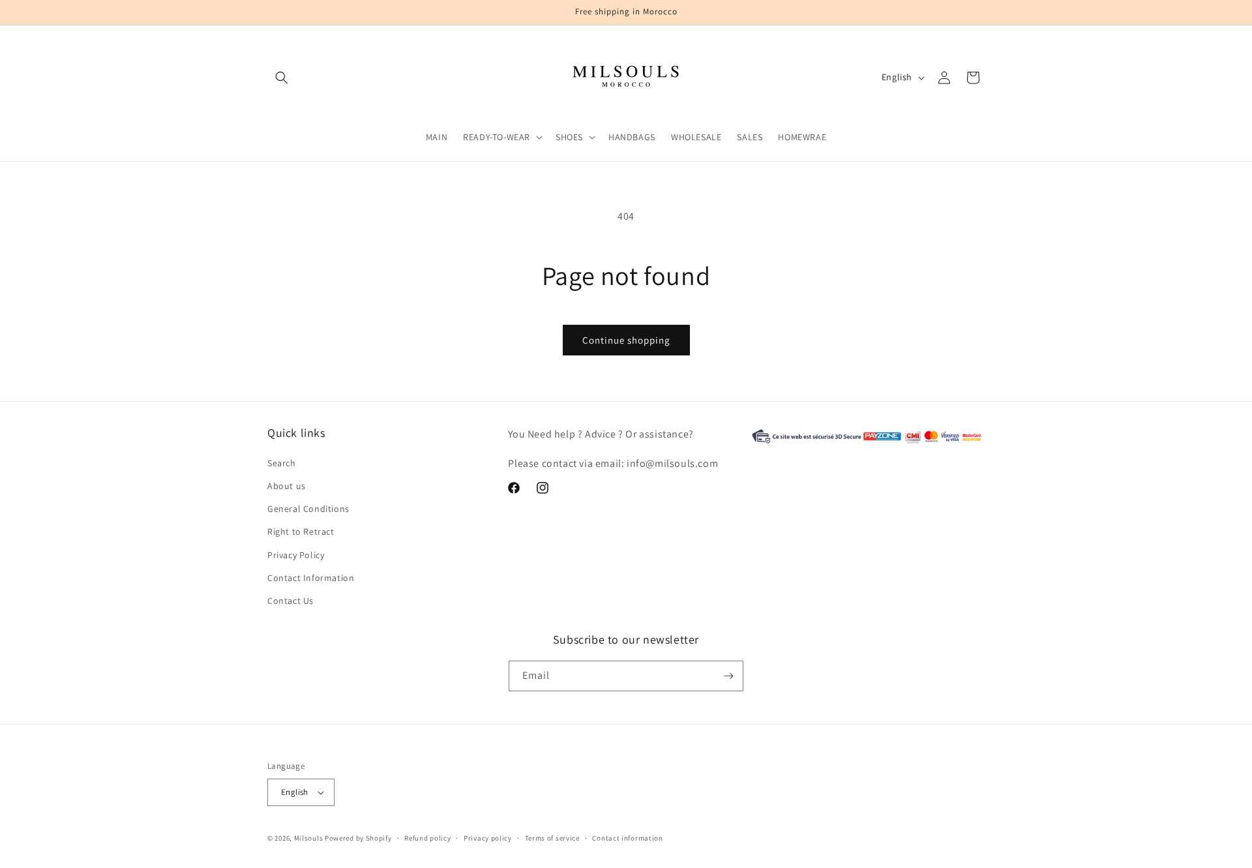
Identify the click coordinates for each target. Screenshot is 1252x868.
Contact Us (290, 600)
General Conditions (308, 509)
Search (281, 463)
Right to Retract (301, 531)
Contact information (627, 838)
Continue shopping (626, 340)
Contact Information (310, 578)
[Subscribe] (728, 676)
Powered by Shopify (358, 838)
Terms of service (552, 838)
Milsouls (308, 838)
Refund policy (427, 838)
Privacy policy (488, 838)
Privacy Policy (295, 555)
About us (286, 486)
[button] (281, 77)
